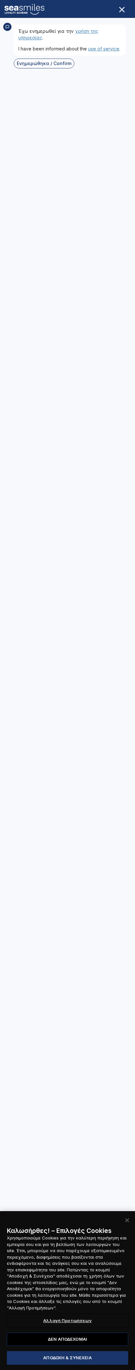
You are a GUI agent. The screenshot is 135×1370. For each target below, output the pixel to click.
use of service (103, 48)
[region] (67, 1290)
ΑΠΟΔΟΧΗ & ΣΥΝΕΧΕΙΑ (67, 1357)
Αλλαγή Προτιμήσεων (67, 1320)
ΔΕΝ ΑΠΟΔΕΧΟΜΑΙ (67, 1339)
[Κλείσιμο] (127, 1220)
